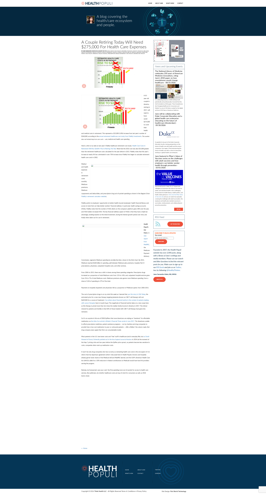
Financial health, (132, 51)
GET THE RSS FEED (175, 224)
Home (150, 3)
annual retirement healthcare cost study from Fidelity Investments (120, 136)
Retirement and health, (126, 53)
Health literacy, (118, 52)
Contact (180, 3)
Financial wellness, (143, 51)
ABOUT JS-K (159, 279)
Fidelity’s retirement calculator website (93, 196)
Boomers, (124, 51)
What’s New (170, 3)
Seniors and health (139, 53)
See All (178, 209)
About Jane (159, 3)
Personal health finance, (100, 53)
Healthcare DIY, (127, 52)
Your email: (158, 235)
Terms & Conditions (128, 491)
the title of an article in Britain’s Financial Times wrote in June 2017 (112, 321)
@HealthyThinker (173, 270)
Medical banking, (137, 52)
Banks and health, (116, 51)
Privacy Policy (142, 491)
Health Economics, (87, 52)
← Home (84, 448)
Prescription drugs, (113, 53)
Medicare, (145, 52)
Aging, (109, 51)
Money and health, (87, 53)
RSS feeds (160, 267)
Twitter (178, 267)
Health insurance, (107, 52)
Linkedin (158, 473)
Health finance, (97, 52)
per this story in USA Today (136, 294)
